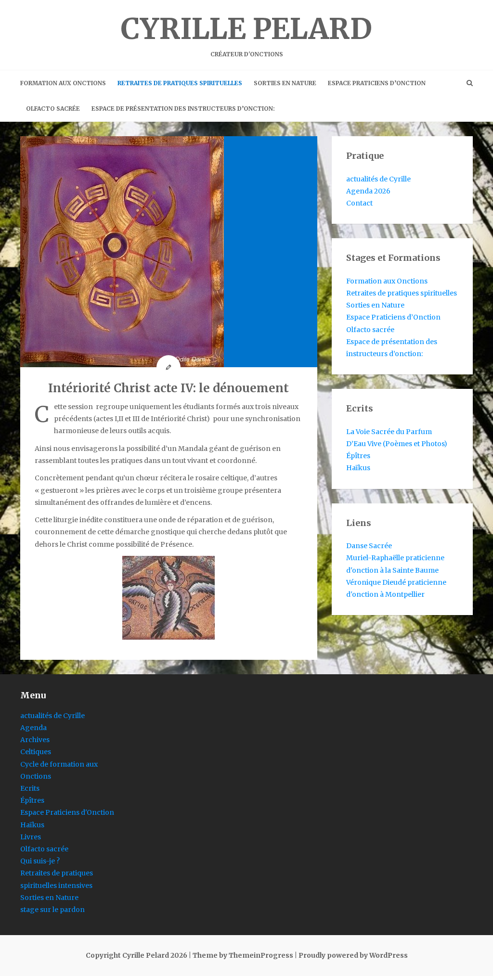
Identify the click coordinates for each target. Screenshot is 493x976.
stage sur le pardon (52, 909)
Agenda (33, 727)
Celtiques (35, 751)
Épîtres (358, 455)
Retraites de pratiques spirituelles (179, 83)
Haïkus (358, 467)
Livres (30, 837)
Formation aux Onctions (63, 83)
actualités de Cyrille (378, 179)
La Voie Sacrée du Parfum (389, 431)
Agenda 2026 (368, 191)
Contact (359, 203)
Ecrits (29, 788)
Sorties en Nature (285, 83)
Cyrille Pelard (246, 34)
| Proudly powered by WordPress (351, 955)
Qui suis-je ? (40, 861)
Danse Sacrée (369, 545)
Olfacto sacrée (53, 108)
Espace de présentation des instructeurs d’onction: (183, 108)
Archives (35, 739)
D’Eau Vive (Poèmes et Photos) (396, 443)
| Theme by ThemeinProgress (241, 955)
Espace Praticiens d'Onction (67, 812)
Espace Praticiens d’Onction (377, 83)
